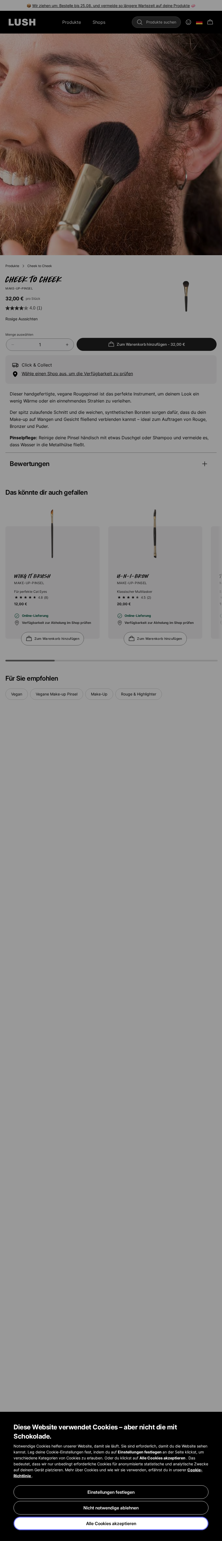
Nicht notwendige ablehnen (111, 1507)
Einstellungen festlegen (111, 1492)
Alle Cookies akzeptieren (111, 1523)
